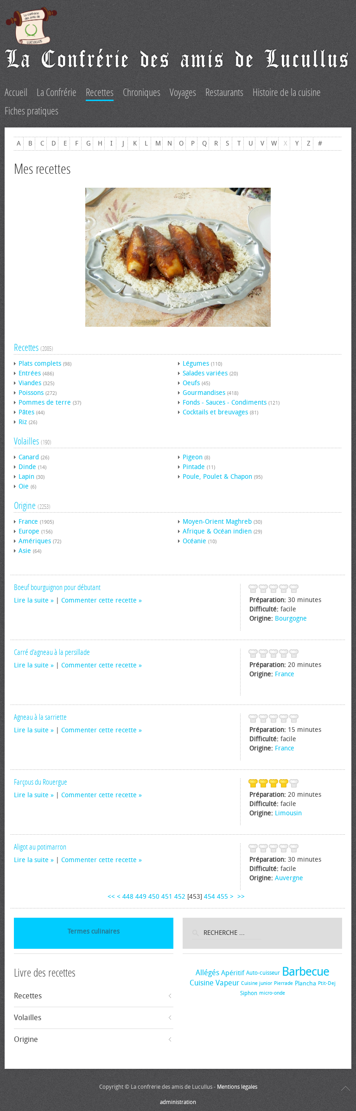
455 (222, 897)
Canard (29, 457)
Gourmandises (204, 393)
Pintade (194, 467)
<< (111, 897)
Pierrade (283, 983)
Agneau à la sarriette (40, 717)
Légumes (196, 364)
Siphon (248, 993)
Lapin (26, 477)
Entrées (30, 373)
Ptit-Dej (327, 983)
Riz (23, 422)
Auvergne (289, 878)
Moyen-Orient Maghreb (217, 522)
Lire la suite (31, 600)
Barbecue (305, 972)
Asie (25, 551)
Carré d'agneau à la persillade (52, 652)
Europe (29, 531)
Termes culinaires (94, 931)
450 (153, 897)
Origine (25, 505)
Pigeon (193, 457)
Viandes (30, 383)
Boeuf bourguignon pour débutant (57, 587)
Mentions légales (237, 1087)
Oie (24, 486)
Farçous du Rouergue (40, 782)
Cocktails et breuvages (215, 412)
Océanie (194, 541)
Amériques (35, 541)
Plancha (305, 983)
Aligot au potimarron (40, 846)
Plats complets (40, 364)
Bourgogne (291, 618)
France (28, 522)
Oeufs (191, 383)
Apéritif (232, 973)
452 (179, 897)
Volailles (26, 441)
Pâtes (26, 412)
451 (166, 897)
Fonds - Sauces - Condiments (225, 402)
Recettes (26, 347)
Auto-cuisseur (263, 973)
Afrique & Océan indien (217, 531)
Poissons (31, 393)
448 (128, 897)
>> (242, 897)
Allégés (207, 972)
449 (140, 897)
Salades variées (205, 373)
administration (178, 1102)
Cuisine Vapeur (214, 982)
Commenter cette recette (99, 600)
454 (209, 897)
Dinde (27, 467)
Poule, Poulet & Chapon (217, 477)
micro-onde (272, 993)
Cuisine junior (256, 983)
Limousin (288, 813)
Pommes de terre (45, 402)
